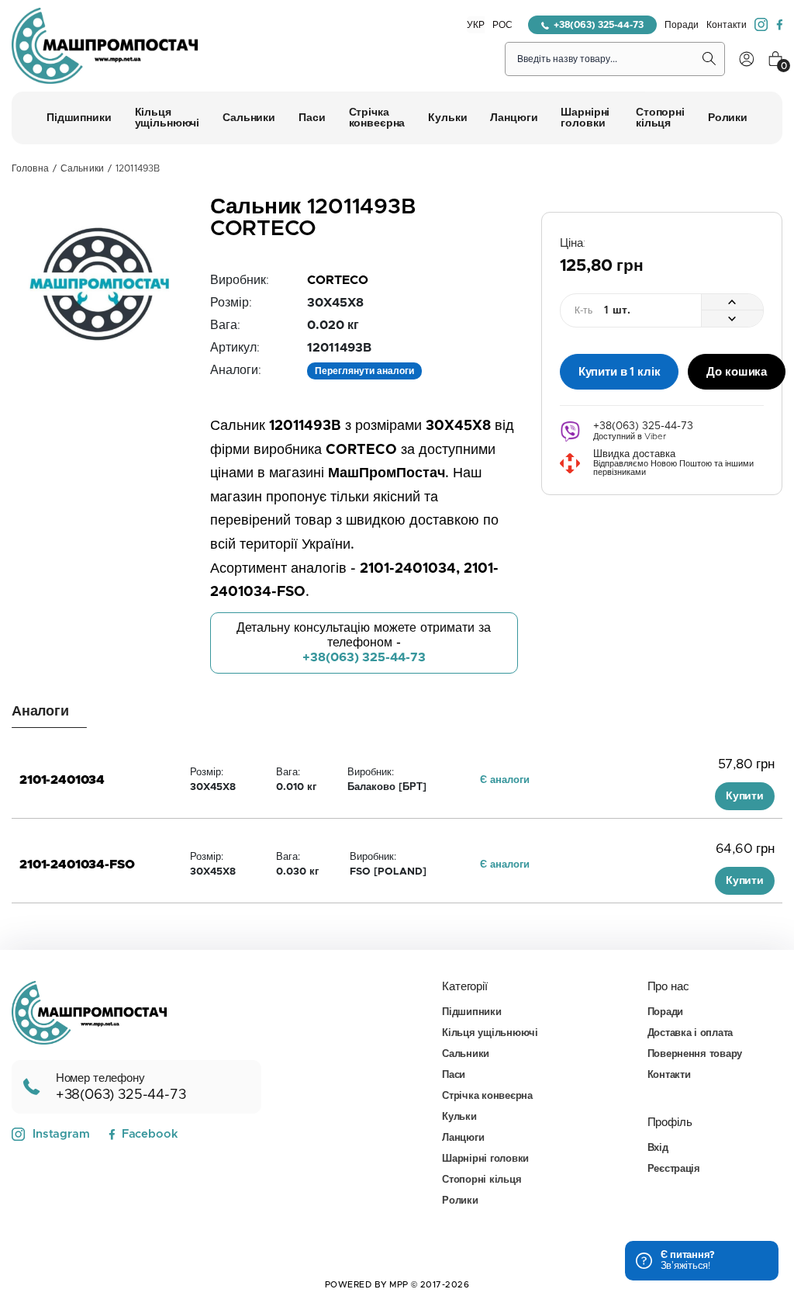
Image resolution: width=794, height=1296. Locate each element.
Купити (745, 796)
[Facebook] (779, 24)
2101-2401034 (62, 780)
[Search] (709, 59)
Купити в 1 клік (619, 372)
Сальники (82, 168)
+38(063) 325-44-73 (599, 24)
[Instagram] (761, 25)
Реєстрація (673, 1169)
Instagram (61, 1134)
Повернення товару (695, 1054)
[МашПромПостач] (105, 46)
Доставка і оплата (690, 1033)
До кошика (736, 372)
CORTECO (337, 280)
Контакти (726, 24)
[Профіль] (746, 59)
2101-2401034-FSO (76, 864)
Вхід (657, 1148)
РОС (502, 24)
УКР (476, 24)
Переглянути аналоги (364, 371)
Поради (682, 24)
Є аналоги (505, 780)
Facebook (150, 1134)
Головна (30, 168)
